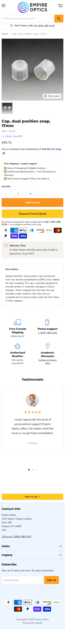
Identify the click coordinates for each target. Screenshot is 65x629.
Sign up (51, 580)
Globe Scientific (13, 136)
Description (12, 269)
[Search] (58, 18)
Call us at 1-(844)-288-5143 (16, 536)
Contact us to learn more (47, 362)
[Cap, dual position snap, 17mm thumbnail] (7, 108)
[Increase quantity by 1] (30, 193)
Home (5, 33)
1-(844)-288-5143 (45, 25)
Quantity (6, 186)
